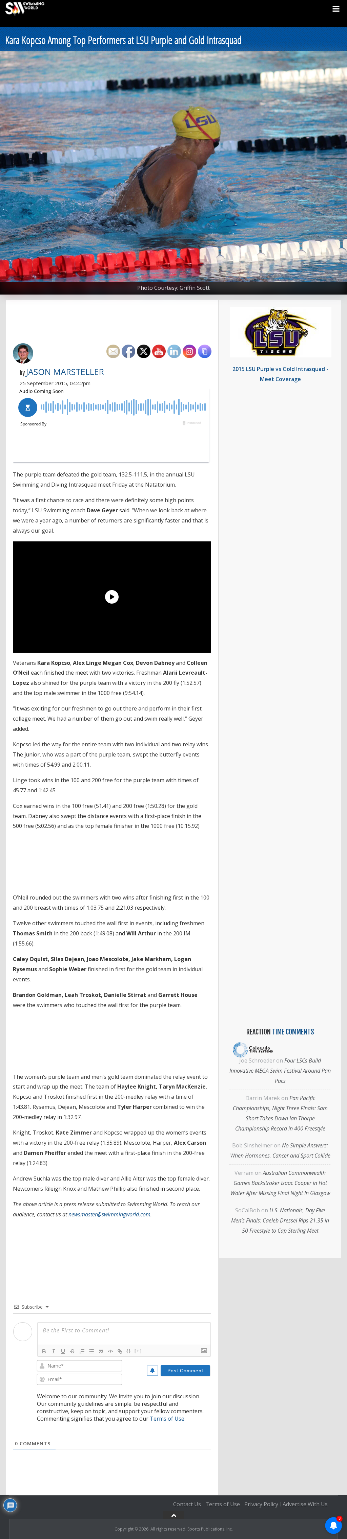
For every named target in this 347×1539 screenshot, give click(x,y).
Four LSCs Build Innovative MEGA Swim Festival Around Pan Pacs (280, 1071)
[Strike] (72, 1351)
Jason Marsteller (65, 371)
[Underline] (63, 1351)
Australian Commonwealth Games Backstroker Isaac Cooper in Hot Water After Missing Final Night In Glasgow (280, 1183)
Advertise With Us (305, 1504)
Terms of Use (167, 1418)
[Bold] (44, 1351)
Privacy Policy (261, 1504)
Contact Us (187, 1504)
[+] (138, 1350)
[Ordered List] (82, 1351)
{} (128, 1350)
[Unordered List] (91, 1351)
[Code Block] (110, 1351)
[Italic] (53, 1351)
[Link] (120, 1351)
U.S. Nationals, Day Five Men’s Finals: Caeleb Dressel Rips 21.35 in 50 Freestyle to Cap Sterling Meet (280, 1220)
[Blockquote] (101, 1351)
